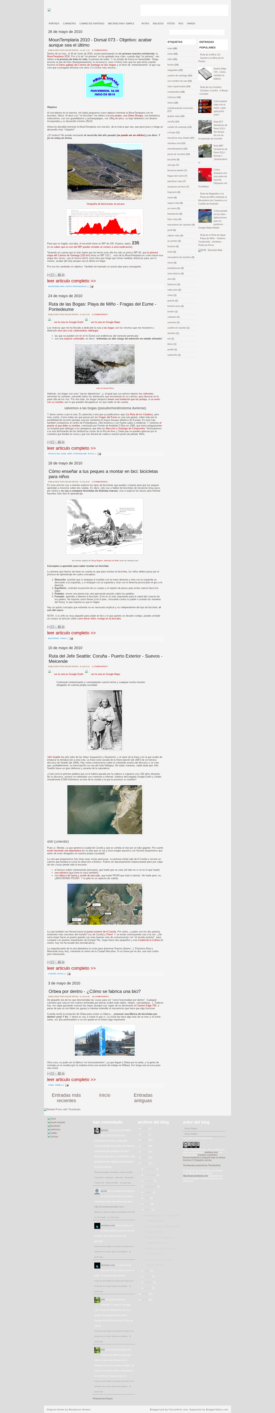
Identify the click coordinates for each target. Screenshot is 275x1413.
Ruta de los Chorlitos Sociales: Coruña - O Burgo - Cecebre (213, 90)
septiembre (151, 1186)
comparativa (174, 92)
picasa (54, 1136)
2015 (145, 1134)
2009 (145, 1294)
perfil (170, 230)
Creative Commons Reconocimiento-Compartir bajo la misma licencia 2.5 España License (204, 1158)
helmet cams (174, 306)
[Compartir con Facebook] (59, 275)
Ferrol (109, 934)
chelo (170, 295)
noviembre (151, 1175)
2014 (145, 1140)
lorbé (170, 252)
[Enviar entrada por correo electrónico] (91, 286)
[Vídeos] (138, 22)
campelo (172, 317)
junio (148, 1204)
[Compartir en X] (56, 275)
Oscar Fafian (190, 1128)
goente (171, 300)
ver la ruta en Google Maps (105, 322)
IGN (103, 1299)
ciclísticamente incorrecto (180, 108)
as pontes (172, 241)
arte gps (171, 165)
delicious (55, 1129)
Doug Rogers (97, 561)
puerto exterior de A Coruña (101, 931)
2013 (145, 1146)
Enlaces (158, 23)
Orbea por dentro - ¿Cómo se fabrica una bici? (95, 991)
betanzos (172, 284)
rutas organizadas (76, 286)
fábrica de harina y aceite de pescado (79, 875)
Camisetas (69, 23)
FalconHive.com (178, 1409)
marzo (148, 1276)
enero (148, 1288)
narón (170, 197)
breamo (171, 246)
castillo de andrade (177, 127)
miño (69, 454)
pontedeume (80, 454)
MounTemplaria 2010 (58, 56)
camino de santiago (177, 75)
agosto (149, 1192)
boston (171, 311)
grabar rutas (173, 116)
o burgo (171, 132)
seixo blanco (174, 273)
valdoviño (172, 355)
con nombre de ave (177, 81)
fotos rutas (172, 219)
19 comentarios (100, 997)
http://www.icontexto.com (195, 1176)
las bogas (109, 327)
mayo (148, 1209)
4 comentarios (100, 666)
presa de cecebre (176, 154)
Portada (54, 23)
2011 (145, 1157)
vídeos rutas (173, 235)
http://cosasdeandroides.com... (109, 1206)
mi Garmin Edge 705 (145, 1005)
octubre (149, 1180)
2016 (145, 1128)
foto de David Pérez (105, 388)
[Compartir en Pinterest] (63, 275)
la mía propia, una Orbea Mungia (125, 115)
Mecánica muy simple (121, 23)
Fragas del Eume (108, 417)
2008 (145, 1299)
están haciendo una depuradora (64, 850)
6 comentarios (100, 50)
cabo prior (172, 290)
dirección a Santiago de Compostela (125, 428)
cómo (63, 638)
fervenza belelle (175, 170)
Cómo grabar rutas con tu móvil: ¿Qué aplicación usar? (220, 108)
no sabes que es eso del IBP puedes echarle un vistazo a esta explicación (91, 247)
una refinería (61, 872)
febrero (149, 1282)
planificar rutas (175, 181)
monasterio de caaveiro (179, 224)
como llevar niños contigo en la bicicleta (99, 618)
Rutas (145, 23)
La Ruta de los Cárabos (139, 414)
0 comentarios (100, 314)
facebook (55, 1126)
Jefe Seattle (53, 757)
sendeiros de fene (176, 186)
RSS (180, 23)
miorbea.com (174, 143)
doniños (171, 333)
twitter (54, 1133)
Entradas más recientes (66, 1097)
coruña (52, 974)
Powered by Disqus (103, 1398)
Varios (191, 23)
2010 (145, 1163)
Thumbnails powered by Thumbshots (202, 1165)
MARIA (104, 1130)
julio (147, 1198)
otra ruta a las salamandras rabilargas (78, 330)
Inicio (104, 1095)
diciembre (150, 1169)
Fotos (171, 23)
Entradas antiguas (143, 1097)
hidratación (173, 214)
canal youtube (58, 1122)
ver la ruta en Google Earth (68, 322)
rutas (91, 454)
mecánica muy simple (178, 138)
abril (147, 1270)
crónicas (172, 97)
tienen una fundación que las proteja (127, 399)
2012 (145, 1151)
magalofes (173, 70)
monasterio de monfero (179, 257)
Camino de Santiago (92, 23)
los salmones (146, 393)
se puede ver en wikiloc (131, 135)
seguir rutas (173, 203)
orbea (58, 1085)
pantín (170, 349)
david (104, 1191)
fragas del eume (57, 454)
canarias (172, 322)
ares (169, 279)
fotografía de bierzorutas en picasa (105, 203)
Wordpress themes (80, 1409)
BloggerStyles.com (217, 1409)
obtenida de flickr (111, 561)
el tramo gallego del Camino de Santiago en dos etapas (86, 64)
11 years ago (125, 1183)
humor (171, 64)
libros (170, 344)
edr (169, 338)
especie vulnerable (74, 338)
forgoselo (172, 192)
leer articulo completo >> (71, 280)
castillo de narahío (177, 328)
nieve (170, 262)
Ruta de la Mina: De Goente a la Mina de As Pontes (211, 58)
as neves (172, 208)
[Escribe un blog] (52, 275)
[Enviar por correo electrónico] (49, 275)
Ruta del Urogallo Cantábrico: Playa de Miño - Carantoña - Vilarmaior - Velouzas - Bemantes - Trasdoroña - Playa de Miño (114, 1177)
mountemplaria (56, 286)
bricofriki (53, 638)
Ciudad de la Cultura (149, 940)
